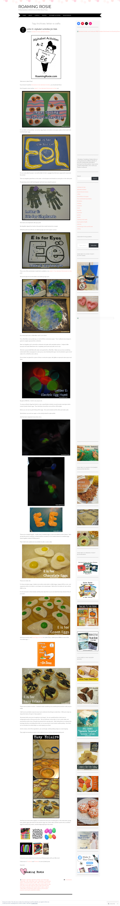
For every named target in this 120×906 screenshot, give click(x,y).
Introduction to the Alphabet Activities (40, 84)
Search (79, 176)
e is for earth (43, 882)
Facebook (29, 861)
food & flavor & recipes (82, 196)
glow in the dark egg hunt (29, 885)
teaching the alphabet (30, 890)
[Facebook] (78, 23)
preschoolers (44, 888)
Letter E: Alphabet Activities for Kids (42, 29)
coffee (78, 194)
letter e (43, 887)
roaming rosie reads (82, 219)
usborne (79, 224)
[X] (86, 23)
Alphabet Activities (54, 15)
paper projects (37, 888)
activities (23, 879)
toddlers (38, 890)
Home (24, 15)
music (78, 208)
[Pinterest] (82, 23)
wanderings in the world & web (85, 226)
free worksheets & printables (84, 198)
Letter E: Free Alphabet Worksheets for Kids (45, 88)
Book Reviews (67, 15)
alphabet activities (45, 31)
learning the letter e (36, 887)
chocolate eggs (45, 879)
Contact (37, 15)
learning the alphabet (25, 887)
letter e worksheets (28, 888)
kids (48, 885)
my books (79, 212)
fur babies (79, 201)
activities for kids (36, 31)
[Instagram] (90, 23)
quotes (79, 217)
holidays (79, 203)
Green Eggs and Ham (37, 637)
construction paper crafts (30, 882)
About (30, 15)
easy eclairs (41, 884)
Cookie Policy (34, 903)
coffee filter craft (24, 881)
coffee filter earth (33, 881)
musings (79, 210)
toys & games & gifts (82, 222)
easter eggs (35, 884)
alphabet (28, 879)
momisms (79, 205)
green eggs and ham (41, 885)
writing (79, 228)
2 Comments (68, 879)
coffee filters (41, 881)
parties (79, 215)
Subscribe (93, 245)
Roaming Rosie (34, 6)
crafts (38, 882)
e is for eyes (28, 884)
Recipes (44, 15)
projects (22, 890)
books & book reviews (82, 191)
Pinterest (36, 861)
